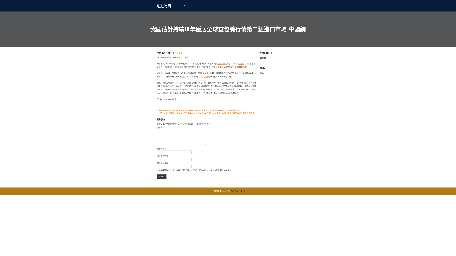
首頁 (185, 5)
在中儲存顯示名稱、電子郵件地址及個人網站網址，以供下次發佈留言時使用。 (195, 170)
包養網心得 (222, 63)
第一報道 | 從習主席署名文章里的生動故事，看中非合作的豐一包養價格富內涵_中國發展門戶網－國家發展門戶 (208, 113)
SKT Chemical (238, 191)
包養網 (241, 63)
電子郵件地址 (163, 156)
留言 (159, 128)
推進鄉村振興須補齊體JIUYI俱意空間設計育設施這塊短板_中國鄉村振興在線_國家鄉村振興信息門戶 (201, 110)
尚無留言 (178, 53)
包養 (174, 67)
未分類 (263, 58)
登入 (262, 73)
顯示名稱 (161, 148)
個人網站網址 (162, 163)
